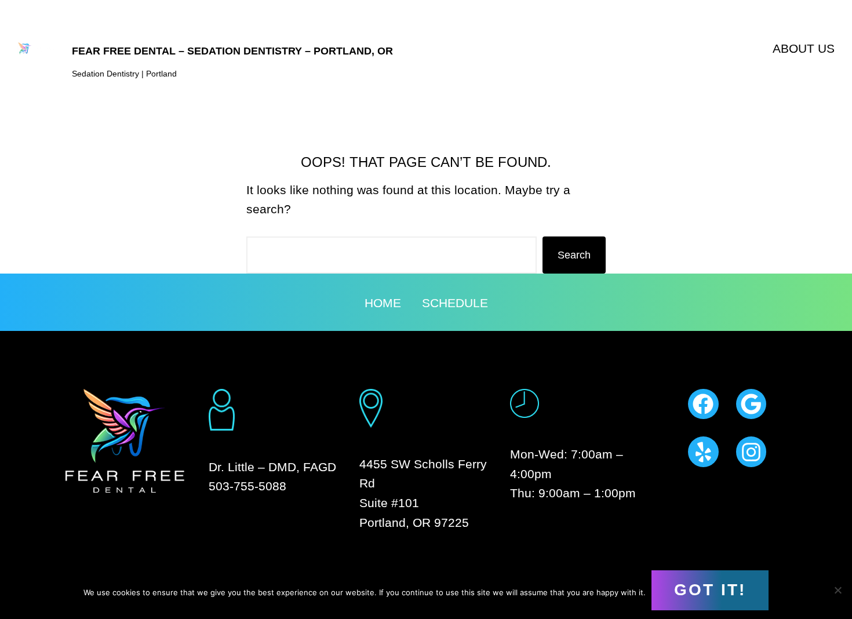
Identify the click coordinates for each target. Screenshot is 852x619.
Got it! (710, 590)
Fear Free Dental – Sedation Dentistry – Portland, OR (232, 51)
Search (574, 255)
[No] (837, 590)
